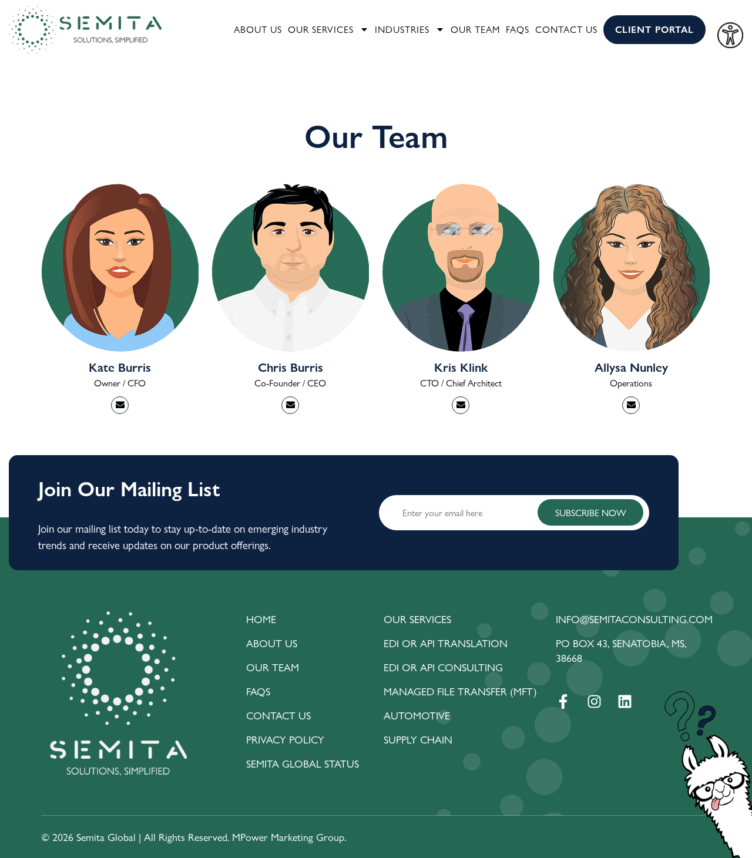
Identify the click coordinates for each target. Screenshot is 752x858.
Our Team (475, 29)
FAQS (517, 29)
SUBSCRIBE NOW (590, 512)
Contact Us (566, 29)
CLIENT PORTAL (654, 29)
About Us (258, 29)
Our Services (321, 29)
